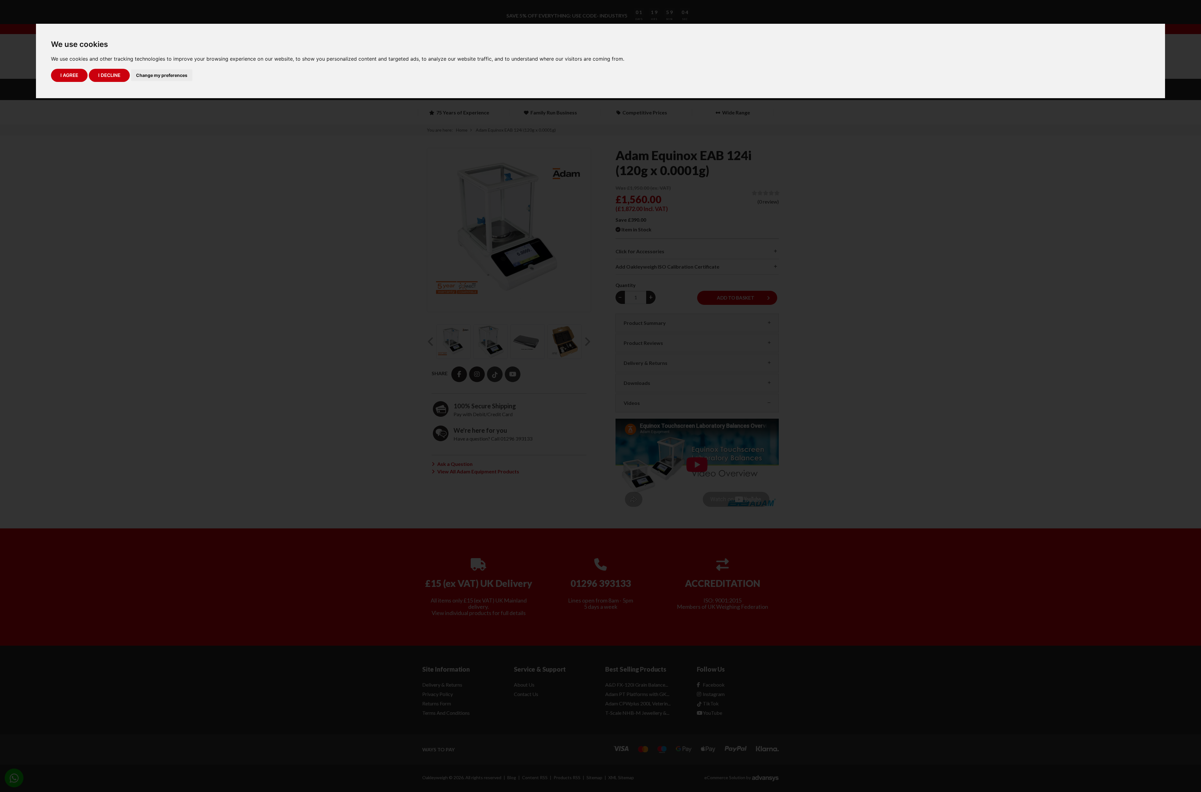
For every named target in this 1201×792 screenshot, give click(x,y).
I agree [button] (69, 75)
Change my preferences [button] (161, 75)
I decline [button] (109, 75)
